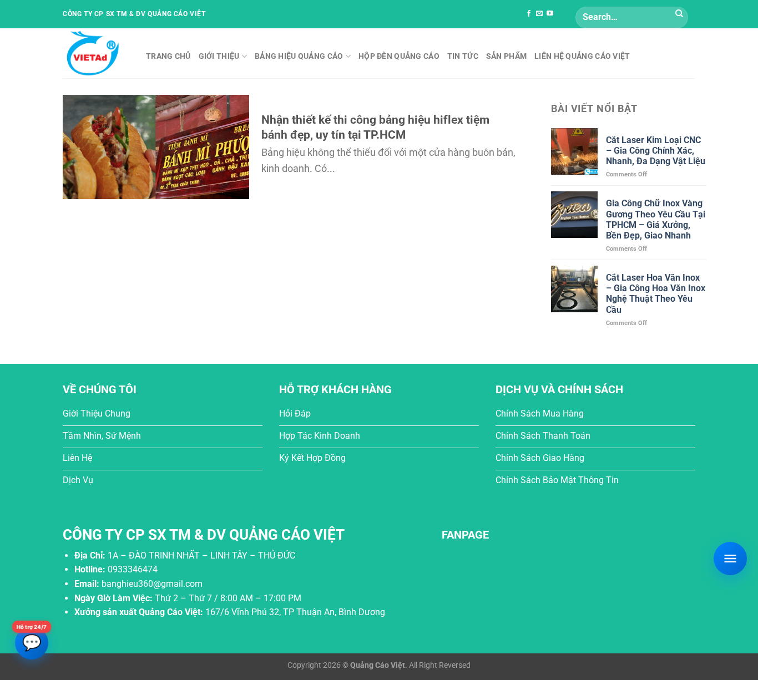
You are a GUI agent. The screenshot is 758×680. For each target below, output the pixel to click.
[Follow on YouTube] (550, 14)
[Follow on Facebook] (528, 14)
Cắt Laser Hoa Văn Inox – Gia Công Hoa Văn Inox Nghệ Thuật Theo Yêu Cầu (655, 293)
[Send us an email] (539, 14)
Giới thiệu (219, 56)
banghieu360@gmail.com (152, 583)
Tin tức (462, 56)
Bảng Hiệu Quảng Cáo (299, 56)
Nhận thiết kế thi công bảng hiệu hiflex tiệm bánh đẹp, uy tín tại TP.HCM (375, 127)
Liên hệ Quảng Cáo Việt (582, 56)
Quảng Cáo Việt (377, 665)
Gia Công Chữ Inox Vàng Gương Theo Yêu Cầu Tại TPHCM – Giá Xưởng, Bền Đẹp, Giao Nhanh (655, 219)
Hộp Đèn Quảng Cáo (398, 56)
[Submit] (679, 14)
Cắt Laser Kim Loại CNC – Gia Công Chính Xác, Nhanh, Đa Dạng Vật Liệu (655, 150)
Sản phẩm (506, 56)
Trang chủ (168, 56)
